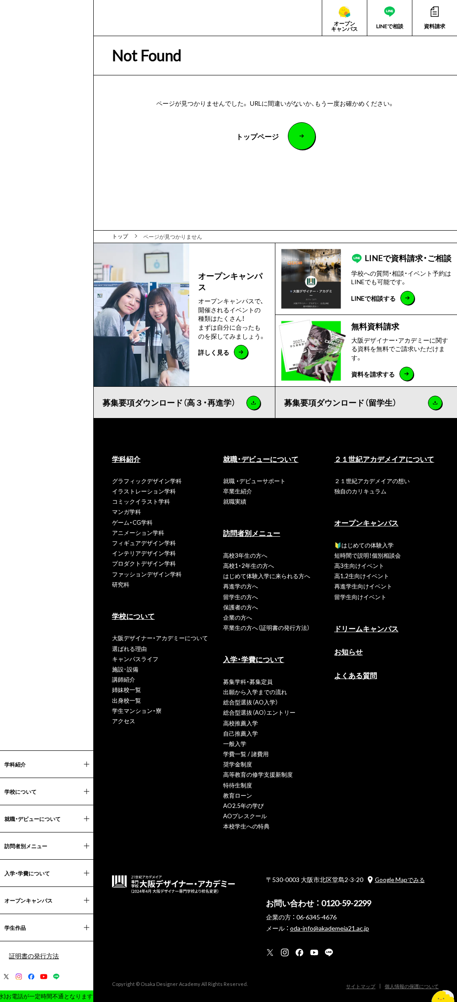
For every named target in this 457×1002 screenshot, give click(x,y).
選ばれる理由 (129, 648)
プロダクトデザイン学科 (144, 563)
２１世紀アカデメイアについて (384, 458)
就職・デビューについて (261, 458)
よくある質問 (355, 675)
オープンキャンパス (366, 522)
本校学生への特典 (246, 826)
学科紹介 (126, 458)
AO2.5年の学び (243, 805)
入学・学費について (253, 659)
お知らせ (348, 651)
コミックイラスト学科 (141, 501)
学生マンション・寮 (137, 710)
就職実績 (234, 501)
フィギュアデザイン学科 (144, 542)
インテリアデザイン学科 (144, 553)
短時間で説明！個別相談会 (367, 555)
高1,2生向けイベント (361, 575)
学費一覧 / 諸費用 (246, 753)
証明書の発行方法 (34, 955)
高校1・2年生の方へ (248, 565)
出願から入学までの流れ (255, 691)
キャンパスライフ (135, 658)
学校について (133, 615)
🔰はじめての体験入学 (364, 545)
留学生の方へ (240, 596)
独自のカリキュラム (360, 491)
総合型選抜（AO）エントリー (259, 712)
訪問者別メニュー (251, 532)
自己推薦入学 (240, 733)
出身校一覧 (126, 700)
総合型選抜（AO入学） (250, 702)
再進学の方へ (240, 586)
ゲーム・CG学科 (132, 522)
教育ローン (237, 795)
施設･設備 (125, 669)
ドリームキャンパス (366, 628)
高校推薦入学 (240, 723)
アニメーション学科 (138, 532)
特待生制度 (237, 785)
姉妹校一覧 (126, 689)
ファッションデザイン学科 (147, 574)
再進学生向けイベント (363, 586)
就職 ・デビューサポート (254, 480)
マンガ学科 (126, 511)
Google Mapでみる (400, 879)
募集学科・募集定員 (248, 681)
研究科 (120, 584)
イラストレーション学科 (144, 491)
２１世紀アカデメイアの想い (372, 480)
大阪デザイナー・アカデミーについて (160, 637)
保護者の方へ (240, 607)
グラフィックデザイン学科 (147, 480)
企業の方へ (237, 617)
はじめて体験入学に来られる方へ (266, 575)
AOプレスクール (245, 816)
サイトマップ (360, 986)
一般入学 (234, 743)
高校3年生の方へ (245, 555)
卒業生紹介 (237, 491)
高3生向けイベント (359, 565)
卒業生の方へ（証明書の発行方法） (266, 627)
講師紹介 (123, 679)
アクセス (123, 720)
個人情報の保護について (412, 986)
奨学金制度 (237, 764)
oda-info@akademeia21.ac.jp (329, 927)
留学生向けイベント (360, 596)
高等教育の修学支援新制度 (258, 774)
